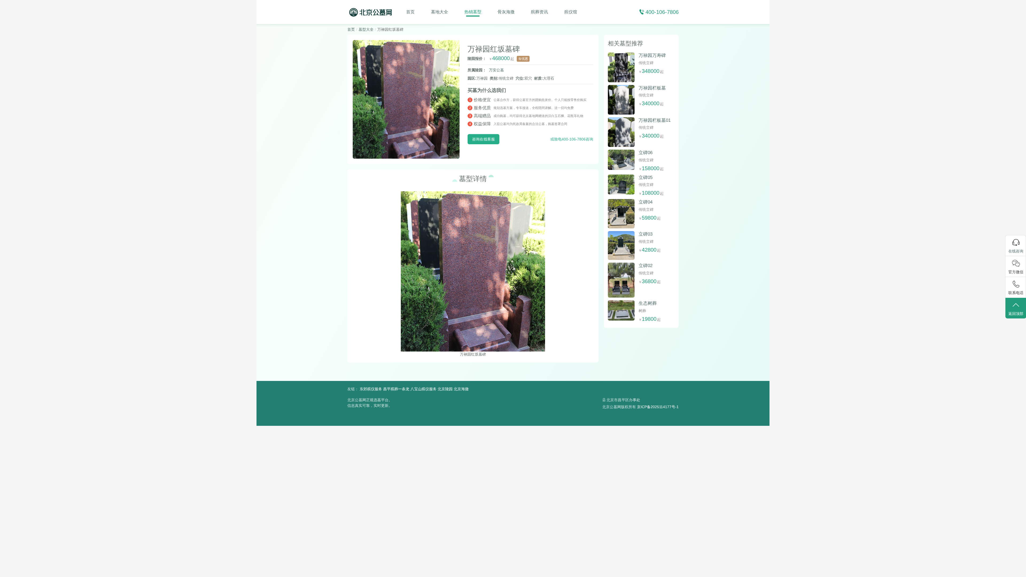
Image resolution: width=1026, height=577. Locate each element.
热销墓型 (472, 12)
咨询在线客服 (483, 139)
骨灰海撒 (506, 12)
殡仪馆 (570, 12)
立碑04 (645, 202)
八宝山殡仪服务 (423, 389)
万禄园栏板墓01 (655, 120)
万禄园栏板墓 (652, 88)
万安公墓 (496, 70)
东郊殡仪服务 (371, 389)
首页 (410, 12)
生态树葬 (648, 303)
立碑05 (645, 177)
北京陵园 (445, 389)
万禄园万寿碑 (652, 55)
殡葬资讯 (539, 12)
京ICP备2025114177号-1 (658, 407)
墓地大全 (439, 12)
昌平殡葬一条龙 (396, 389)
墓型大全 (366, 29)
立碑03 (645, 234)
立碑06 (645, 152)
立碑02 (645, 265)
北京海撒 (461, 389)
